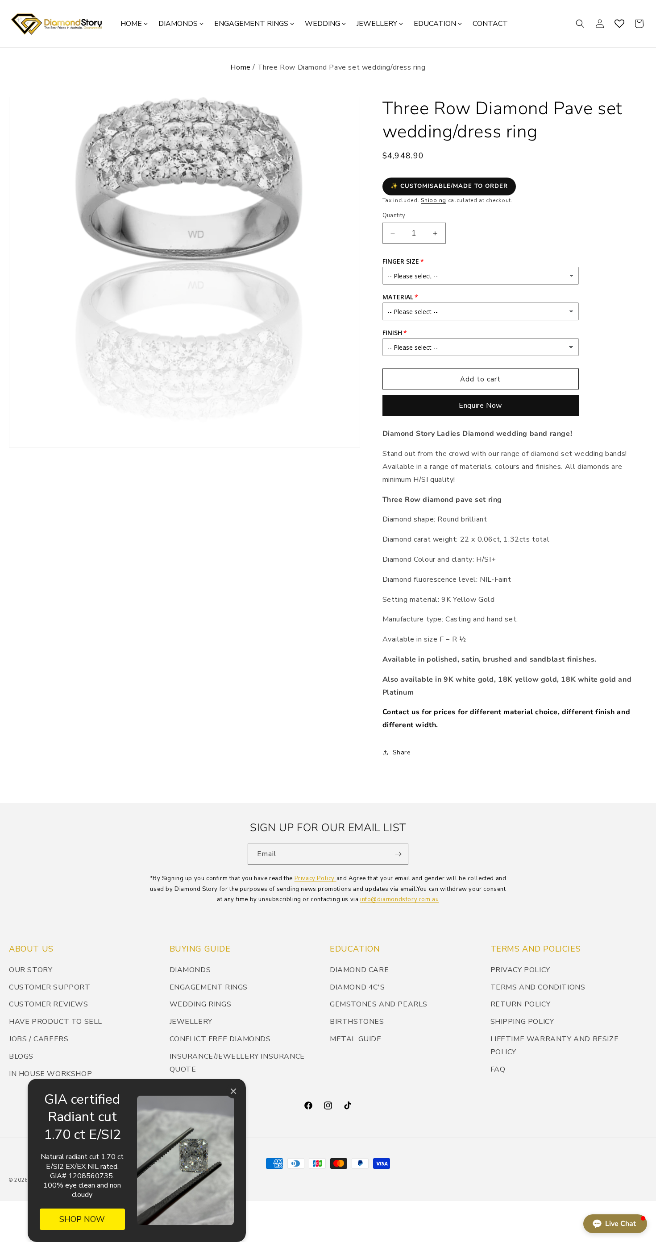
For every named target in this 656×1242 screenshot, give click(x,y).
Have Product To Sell (55, 1022)
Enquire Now (480, 405)
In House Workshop (50, 1074)
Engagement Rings (209, 987)
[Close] (233, 1091)
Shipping (433, 200)
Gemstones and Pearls (379, 1004)
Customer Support (50, 987)
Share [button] (402, 752)
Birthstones (357, 1022)
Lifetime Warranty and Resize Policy (554, 1045)
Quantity (394, 215)
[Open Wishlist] (619, 23)
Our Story (30, 970)
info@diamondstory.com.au (399, 899)
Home (240, 67)
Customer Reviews (48, 1004)
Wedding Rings (201, 1004)
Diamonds (190, 970)
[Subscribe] (398, 854)
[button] (580, 23)
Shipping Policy (522, 1022)
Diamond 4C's (357, 987)
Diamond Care (359, 970)
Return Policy (520, 1004)
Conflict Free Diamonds (220, 1039)
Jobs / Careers (38, 1039)
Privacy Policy (315, 878)
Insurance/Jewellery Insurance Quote (237, 1063)
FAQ (498, 1069)
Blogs (21, 1056)
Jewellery (191, 1022)
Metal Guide (356, 1039)
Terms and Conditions (537, 987)
